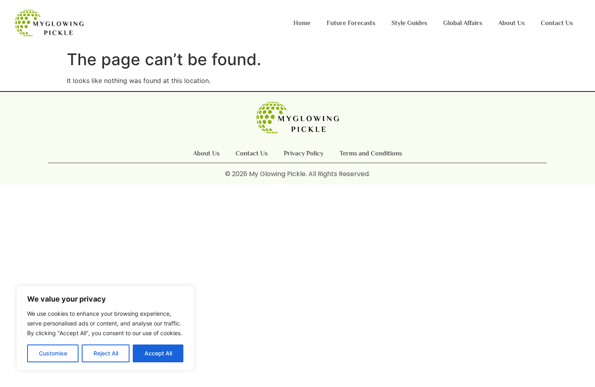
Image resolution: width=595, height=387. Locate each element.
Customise (53, 353)
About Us (511, 23)
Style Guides (409, 23)
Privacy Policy (303, 153)
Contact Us (557, 23)
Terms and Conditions (371, 153)
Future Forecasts (351, 23)
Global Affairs (462, 23)
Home (301, 23)
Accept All (158, 353)
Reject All (106, 353)
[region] (105, 328)
